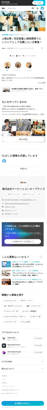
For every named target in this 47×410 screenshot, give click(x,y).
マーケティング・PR (11, 311)
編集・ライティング (33, 306)
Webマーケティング (14, 194)
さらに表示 (41, 83)
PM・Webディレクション (13, 306)
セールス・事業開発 (29, 311)
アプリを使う (38, 3)
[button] (23, 332)
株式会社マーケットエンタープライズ (23, 189)
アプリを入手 (38, 338)
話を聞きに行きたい (23, 403)
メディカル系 (25, 322)
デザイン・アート (27, 301)
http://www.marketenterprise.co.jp (17, 203)
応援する (23, 168)
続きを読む (23, 139)
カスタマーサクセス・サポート (14, 316)
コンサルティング (10, 322)
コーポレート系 (35, 316)
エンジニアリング (10, 301)
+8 (38, 194)
